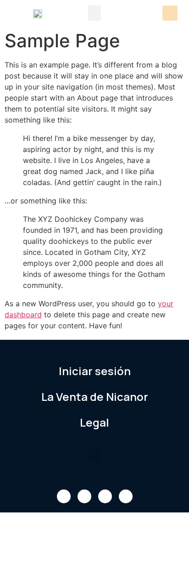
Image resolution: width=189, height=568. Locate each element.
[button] (94, 13)
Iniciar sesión (95, 370)
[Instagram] (126, 496)
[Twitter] (84, 496)
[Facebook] (64, 496)
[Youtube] (105, 496)
